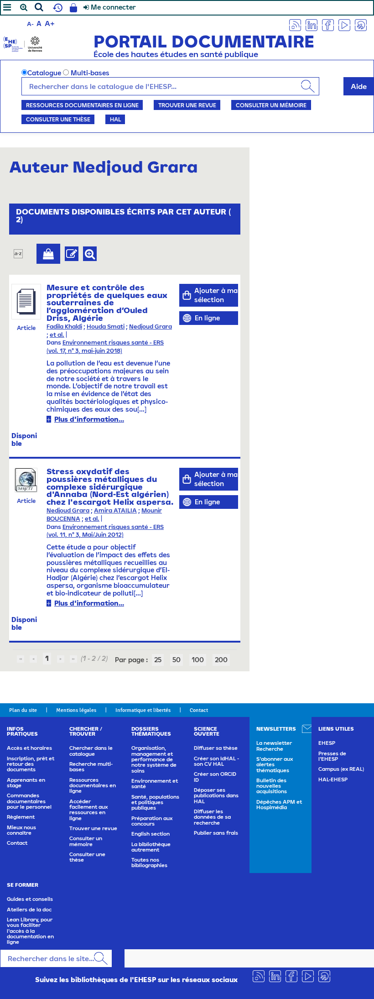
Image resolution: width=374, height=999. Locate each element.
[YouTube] (344, 24)
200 (221, 660)
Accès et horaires (29, 748)
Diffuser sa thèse (216, 748)
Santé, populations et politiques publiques (155, 802)
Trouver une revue (187, 105)
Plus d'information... (89, 419)
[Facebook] (328, 24)
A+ (50, 23)
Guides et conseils (30, 899)
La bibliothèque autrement (151, 847)
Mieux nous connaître (21, 830)
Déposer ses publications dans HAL (216, 795)
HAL (115, 119)
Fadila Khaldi (64, 326)
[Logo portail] (23, 43)
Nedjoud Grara (150, 326)
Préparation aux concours (151, 821)
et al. (57, 334)
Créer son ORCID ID (215, 776)
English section (150, 834)
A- (30, 24)
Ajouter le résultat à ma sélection (48, 254)
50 (176, 660)
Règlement (21, 817)
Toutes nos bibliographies (149, 862)
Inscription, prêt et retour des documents (30, 764)
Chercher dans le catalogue (91, 750)
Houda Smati (106, 326)
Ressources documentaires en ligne (82, 105)
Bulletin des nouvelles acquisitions (271, 786)
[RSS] (295, 24)
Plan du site (23, 710)
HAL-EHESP (333, 779)
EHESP (326, 743)
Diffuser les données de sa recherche (212, 817)
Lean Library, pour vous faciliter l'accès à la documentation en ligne (30, 931)
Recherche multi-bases (91, 766)
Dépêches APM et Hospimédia (279, 804)
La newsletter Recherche (274, 745)
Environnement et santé (154, 783)
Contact (199, 710)
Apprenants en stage (26, 782)
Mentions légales (76, 710)
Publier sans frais (216, 833)
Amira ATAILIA (115, 510)
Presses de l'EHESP (332, 756)
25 (157, 660)
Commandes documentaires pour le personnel (29, 801)
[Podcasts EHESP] (361, 24)
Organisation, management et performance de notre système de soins (154, 759)
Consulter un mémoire (271, 105)
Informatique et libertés (143, 710)
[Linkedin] (311, 24)
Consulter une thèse (58, 119)
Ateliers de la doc (29, 909)
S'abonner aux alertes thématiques (274, 764)
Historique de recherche (56, 7)
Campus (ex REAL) (341, 769)
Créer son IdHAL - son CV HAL (216, 761)
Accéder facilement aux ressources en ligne (88, 810)
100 (198, 660)
